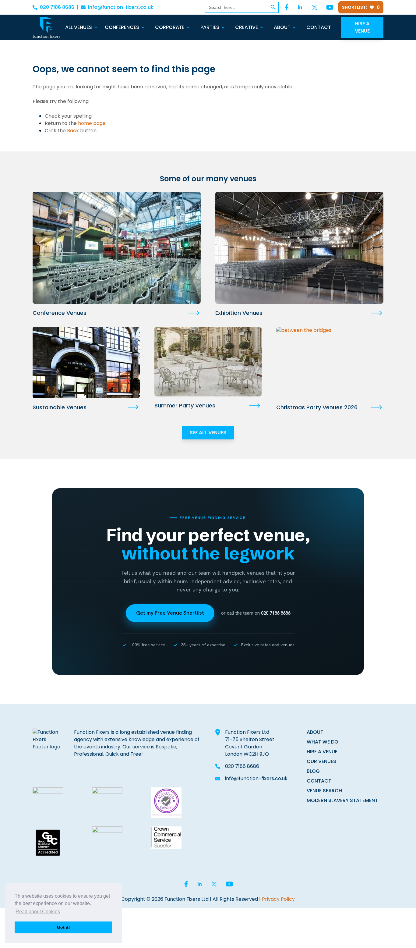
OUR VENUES (321, 761)
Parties (209, 27)
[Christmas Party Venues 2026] (329, 362)
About (282, 27)
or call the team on (255, 613)
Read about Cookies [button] (38, 911)
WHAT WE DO (322, 741)
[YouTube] (329, 7)
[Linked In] (300, 7)
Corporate (170, 27)
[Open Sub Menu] (95, 27)
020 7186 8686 (57, 7)
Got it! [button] (63, 927)
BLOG (313, 771)
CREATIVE (246, 27)
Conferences (122, 27)
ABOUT (315, 732)
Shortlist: (361, 7)
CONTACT (319, 780)
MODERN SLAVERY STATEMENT (342, 800)
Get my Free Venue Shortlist (170, 612)
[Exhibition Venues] (299, 248)
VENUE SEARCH (324, 790)
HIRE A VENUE (322, 751)
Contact (318, 27)
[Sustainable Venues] (86, 362)
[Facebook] (287, 7)
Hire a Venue (362, 27)
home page (92, 123)
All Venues (78, 27)
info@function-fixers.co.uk (120, 7)
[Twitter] (314, 7)
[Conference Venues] (117, 248)
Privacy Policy (278, 899)
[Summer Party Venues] (208, 361)
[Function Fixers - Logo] (46, 27)
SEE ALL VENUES (208, 432)
